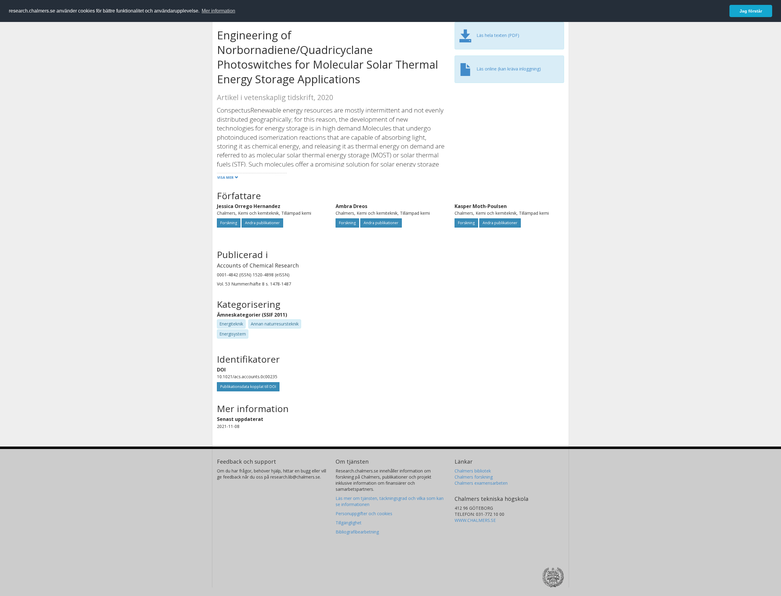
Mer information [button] (218, 10)
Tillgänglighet (349, 523)
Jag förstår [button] (751, 11)
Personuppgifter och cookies (364, 513)
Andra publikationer (262, 222)
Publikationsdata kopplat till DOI (248, 386)
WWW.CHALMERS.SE (475, 520)
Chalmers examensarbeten (481, 483)
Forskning (228, 222)
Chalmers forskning (474, 477)
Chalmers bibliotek (473, 471)
